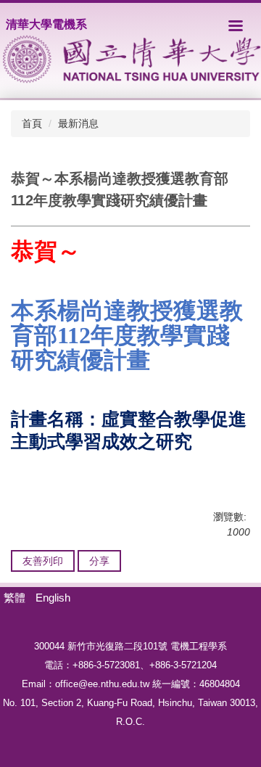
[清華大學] (132, 59)
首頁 (32, 123)
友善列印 (42, 561)
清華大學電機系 (46, 24)
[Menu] (235, 25)
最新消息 (78, 123)
